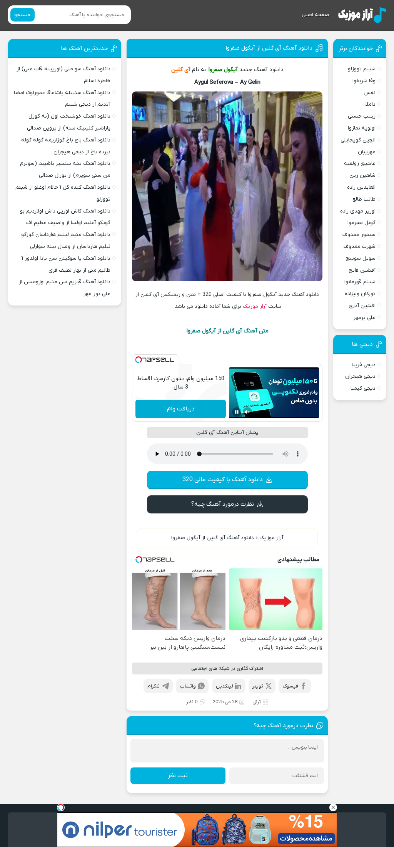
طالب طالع (364, 199)
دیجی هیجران (360, 376)
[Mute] (247, 412)
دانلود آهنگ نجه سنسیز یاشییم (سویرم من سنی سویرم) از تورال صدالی (65, 169)
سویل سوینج (361, 258)
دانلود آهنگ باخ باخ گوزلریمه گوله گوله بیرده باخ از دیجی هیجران (65, 146)
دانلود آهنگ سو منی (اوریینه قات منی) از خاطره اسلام (63, 75)
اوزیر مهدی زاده (358, 211)
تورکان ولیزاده (360, 293)
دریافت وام (181, 409)
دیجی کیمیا (363, 388)
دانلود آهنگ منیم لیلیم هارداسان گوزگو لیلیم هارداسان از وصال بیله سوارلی (65, 240)
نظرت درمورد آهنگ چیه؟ (222, 504)
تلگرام (153, 686)
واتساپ (188, 686)
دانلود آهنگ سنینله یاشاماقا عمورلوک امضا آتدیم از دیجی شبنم (62, 98)
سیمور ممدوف (359, 234)
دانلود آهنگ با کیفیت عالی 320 (222, 479)
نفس (370, 92)
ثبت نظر (178, 775)
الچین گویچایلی (358, 140)
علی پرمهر (364, 317)
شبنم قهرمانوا (360, 282)
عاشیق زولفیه (360, 163)
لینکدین (224, 686)
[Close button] (333, 807)
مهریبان (367, 152)
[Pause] (236, 412)
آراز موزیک (255, 306)
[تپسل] (138, 360)
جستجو (22, 15)
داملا (371, 104)
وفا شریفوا (364, 81)
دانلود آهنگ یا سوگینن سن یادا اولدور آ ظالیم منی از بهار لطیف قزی (66, 264)
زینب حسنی (362, 116)
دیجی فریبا (364, 365)
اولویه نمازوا (362, 128)
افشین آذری (362, 305)
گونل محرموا (361, 222)
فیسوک (290, 686)
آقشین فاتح (362, 270)
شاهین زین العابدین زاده (361, 181)
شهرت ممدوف (360, 246)
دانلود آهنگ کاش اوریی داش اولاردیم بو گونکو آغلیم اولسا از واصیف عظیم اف (65, 217)
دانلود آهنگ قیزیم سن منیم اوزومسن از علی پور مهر (64, 287)
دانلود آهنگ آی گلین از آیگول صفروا (268, 48)
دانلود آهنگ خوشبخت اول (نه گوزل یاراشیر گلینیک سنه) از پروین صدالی (68, 122)
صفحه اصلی (315, 14)
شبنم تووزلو (362, 69)
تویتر (257, 686)
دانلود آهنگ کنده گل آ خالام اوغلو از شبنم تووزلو (62, 193)
